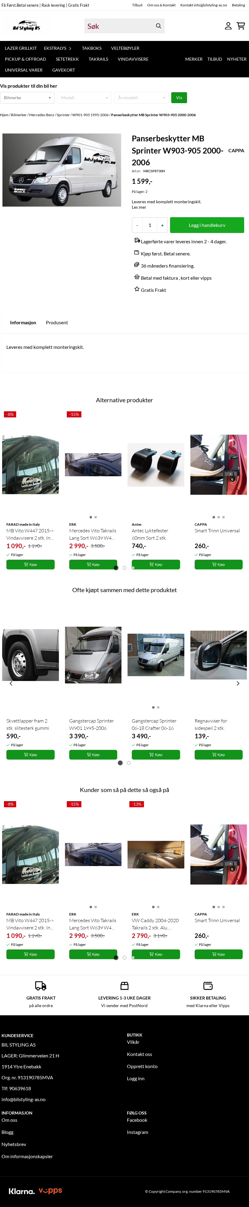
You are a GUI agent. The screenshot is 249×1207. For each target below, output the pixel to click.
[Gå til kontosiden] (228, 26)
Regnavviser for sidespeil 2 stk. (211, 724)
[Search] (158, 26)
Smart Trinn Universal (217, 531)
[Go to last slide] (11, 491)
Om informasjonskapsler (27, 1156)
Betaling (238, 5)
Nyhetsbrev (14, 1144)
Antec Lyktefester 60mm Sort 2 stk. (150, 534)
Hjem (4, 115)
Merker (194, 59)
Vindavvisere (133, 59)
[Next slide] (238, 491)
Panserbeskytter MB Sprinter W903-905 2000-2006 (153, 115)
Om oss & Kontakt (161, 5)
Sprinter (63, 115)
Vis (179, 97)
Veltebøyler (125, 48)
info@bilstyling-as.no (24, 1099)
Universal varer (24, 69)
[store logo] (27, 26)
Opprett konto (142, 1066)
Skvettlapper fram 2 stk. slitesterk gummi (27, 724)
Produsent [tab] (57, 322)
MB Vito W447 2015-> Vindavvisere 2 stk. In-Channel (30, 534)
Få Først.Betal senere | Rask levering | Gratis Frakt (45, 5)
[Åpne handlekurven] (240, 26)
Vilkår (133, 1042)
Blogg (7, 1132)
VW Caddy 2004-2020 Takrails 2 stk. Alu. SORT (155, 924)
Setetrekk (67, 59)
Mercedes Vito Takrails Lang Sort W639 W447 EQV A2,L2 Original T (93, 534)
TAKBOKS (91, 48)
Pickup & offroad (25, 59)
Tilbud (137, 5)
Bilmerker (19, 115)
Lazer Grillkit (21, 48)
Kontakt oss (139, 1054)
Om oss (9, 1120)
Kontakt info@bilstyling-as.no (203, 5)
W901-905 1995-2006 (90, 115)
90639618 (20, 1088)
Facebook (137, 1120)
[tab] (116, 567)
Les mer (139, 207)
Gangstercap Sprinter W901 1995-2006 (91, 724)
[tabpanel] (31, 491)
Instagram (137, 1132)
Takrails (98, 59)
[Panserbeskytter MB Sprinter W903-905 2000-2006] (61, 170)
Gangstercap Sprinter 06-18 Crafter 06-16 (154, 724)
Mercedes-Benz (42, 115)
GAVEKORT (63, 69)
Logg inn (136, 1078)
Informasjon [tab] (23, 322)
